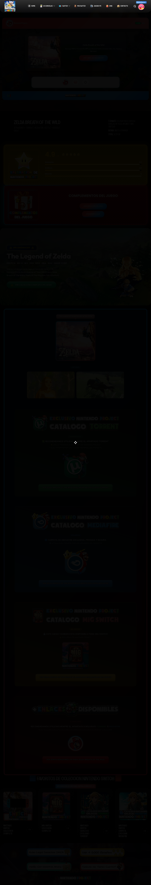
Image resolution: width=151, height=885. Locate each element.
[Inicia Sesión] (141, 7)
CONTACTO (124, 6)
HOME (33, 6)
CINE (110, 6)
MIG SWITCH (81, 6)
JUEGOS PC (97, 6)
